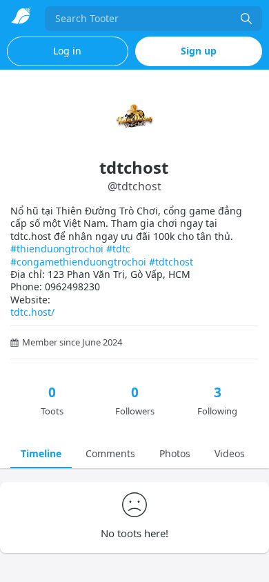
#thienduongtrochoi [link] (56, 248)
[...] (246, 18)
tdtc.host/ (32, 312)
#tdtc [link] (118, 248)
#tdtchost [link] (171, 261)
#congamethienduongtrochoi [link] (78, 261)
